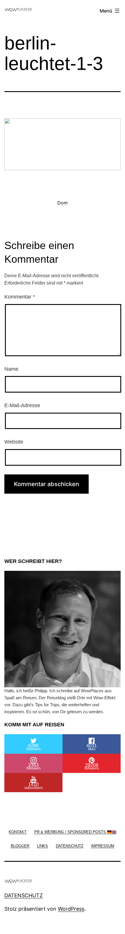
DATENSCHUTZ (23, 895)
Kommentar (19, 297)
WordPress (71, 909)
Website (13, 442)
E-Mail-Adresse (22, 405)
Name (11, 369)
